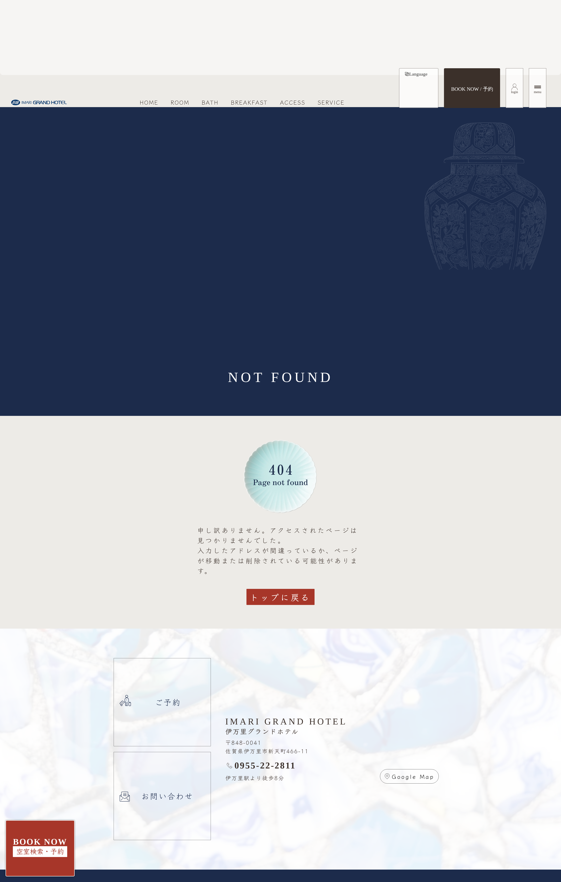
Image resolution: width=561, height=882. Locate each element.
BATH (210, 102)
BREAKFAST (249, 102)
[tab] (416, 74)
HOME (149, 102)
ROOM (180, 102)
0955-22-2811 (265, 765)
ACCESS (292, 102)
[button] (40, 851)
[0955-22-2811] (229, 765)
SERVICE (331, 102)
